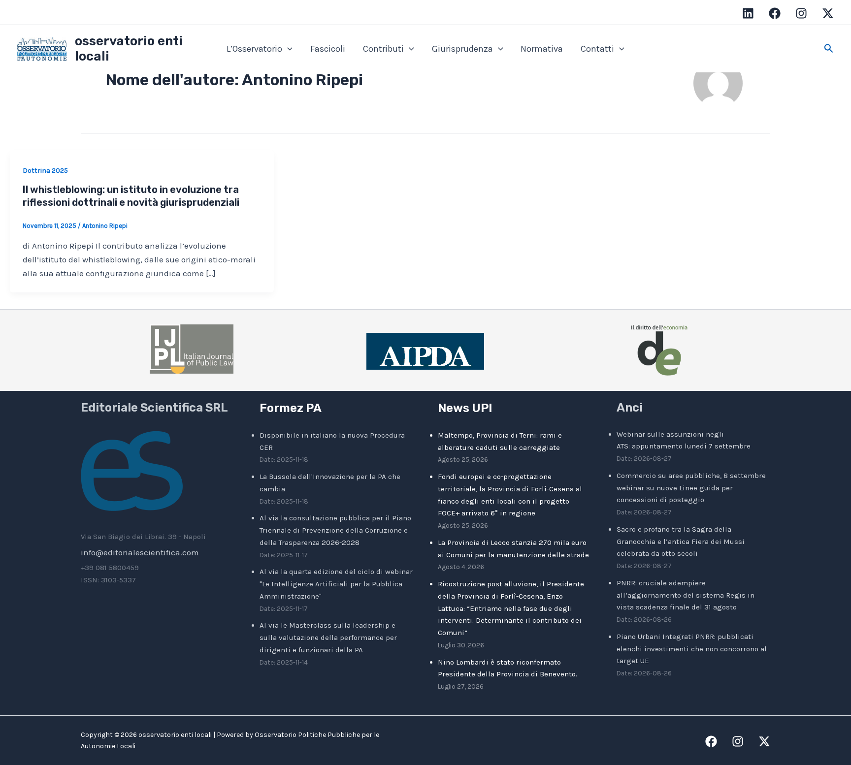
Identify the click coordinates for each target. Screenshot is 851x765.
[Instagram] (801, 13)
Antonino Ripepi (105, 225)
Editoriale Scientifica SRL (154, 407)
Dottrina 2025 (45, 170)
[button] (287, 49)
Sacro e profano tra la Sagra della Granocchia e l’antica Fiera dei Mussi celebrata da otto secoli (681, 541)
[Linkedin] (748, 13)
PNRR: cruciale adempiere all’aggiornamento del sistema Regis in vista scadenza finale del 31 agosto (685, 595)
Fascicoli (327, 48)
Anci (630, 407)
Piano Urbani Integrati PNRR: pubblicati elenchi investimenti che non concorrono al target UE (692, 649)
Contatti (597, 48)
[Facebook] (775, 13)
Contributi (383, 48)
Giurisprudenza (462, 48)
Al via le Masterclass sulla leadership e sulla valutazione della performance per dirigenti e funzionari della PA (328, 637)
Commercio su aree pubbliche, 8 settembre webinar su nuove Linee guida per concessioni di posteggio (691, 488)
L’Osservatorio (254, 48)
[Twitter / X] (828, 13)
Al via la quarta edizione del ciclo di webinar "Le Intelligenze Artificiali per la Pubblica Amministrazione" (336, 584)
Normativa (542, 48)
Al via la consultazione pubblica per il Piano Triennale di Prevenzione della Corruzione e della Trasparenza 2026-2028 (335, 530)
